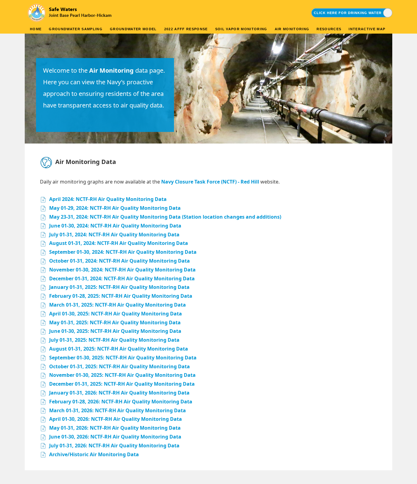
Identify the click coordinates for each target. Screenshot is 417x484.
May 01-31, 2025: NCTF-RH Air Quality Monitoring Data (115, 322)
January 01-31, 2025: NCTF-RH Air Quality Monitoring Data (119, 287)
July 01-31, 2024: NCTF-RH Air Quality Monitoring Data (114, 234)
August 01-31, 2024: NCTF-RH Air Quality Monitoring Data (118, 243)
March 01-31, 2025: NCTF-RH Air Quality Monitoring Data (117, 304)
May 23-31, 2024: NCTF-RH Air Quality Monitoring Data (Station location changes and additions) (165, 216)
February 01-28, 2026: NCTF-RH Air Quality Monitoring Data (120, 401)
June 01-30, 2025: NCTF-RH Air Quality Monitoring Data (115, 331)
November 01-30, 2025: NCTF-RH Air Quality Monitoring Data (122, 375)
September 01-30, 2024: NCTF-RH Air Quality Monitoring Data (123, 252)
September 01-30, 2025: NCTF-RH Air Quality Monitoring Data (123, 357)
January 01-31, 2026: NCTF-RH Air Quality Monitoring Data (119, 392)
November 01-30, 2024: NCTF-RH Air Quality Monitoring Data (122, 269)
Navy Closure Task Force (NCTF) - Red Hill (210, 181)
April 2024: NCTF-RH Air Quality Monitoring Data (108, 199)
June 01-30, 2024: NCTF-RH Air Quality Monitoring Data (115, 225)
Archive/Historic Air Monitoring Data (94, 454)
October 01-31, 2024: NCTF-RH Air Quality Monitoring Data (119, 260)
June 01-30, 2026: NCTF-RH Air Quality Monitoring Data (115, 436)
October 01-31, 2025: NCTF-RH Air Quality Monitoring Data (119, 366)
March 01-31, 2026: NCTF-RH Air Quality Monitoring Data (117, 410)
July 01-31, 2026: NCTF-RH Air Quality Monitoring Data (114, 445)
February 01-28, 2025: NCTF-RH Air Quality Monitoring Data (120, 296)
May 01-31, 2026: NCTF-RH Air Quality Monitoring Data (115, 427)
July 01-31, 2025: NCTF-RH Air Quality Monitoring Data (114, 340)
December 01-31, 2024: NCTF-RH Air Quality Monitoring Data (122, 278)
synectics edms (379, 477)
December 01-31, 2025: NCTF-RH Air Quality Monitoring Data (122, 383)
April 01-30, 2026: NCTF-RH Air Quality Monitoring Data (115, 419)
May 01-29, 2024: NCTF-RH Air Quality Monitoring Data (115, 208)
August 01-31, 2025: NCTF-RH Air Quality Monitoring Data (118, 348)
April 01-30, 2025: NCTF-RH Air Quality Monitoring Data (115, 313)
